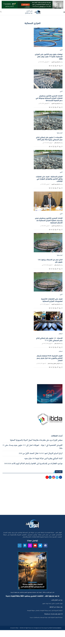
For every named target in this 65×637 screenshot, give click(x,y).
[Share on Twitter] (59, 66)
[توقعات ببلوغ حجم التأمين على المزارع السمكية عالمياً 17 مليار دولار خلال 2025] (48, 37)
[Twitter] (40, 545)
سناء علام (57, 143)
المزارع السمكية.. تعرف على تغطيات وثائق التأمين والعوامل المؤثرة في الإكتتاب (49, 179)
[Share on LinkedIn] (55, 66)
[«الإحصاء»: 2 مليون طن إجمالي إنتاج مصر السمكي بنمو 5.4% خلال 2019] (48, 120)
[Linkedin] (25, 545)
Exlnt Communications (55, 628)
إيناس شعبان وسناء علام (53, 363)
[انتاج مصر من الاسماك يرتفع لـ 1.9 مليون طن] (48, 242)
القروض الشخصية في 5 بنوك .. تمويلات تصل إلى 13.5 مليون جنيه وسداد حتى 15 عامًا (32, 447)
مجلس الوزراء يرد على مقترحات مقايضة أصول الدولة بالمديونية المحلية (36, 440)
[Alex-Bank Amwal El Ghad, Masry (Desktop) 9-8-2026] (32, 2)
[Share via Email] (49, 66)
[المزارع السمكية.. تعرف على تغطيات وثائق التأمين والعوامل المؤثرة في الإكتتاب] (48, 159)
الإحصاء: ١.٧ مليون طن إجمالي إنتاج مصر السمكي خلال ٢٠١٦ (49, 339)
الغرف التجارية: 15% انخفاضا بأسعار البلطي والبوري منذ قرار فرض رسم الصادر (49, 358)
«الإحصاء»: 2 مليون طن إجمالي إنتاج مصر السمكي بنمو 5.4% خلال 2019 (49, 138)
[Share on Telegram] (51, 66)
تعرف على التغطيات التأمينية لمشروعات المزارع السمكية (51, 300)
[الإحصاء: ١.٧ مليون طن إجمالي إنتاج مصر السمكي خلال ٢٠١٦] (48, 321)
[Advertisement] (32, 499)
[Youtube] (35, 545)
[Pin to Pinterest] (57, 66)
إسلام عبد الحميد (55, 62)
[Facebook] (45, 545)
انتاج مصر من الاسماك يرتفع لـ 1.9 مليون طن (50, 260)
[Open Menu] (64, 12)
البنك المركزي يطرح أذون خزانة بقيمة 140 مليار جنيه (43, 458)
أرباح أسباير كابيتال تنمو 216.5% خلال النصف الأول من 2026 (40, 453)
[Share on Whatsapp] (53, 66)
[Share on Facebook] (61, 66)
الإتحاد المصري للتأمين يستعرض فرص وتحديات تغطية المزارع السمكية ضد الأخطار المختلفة (48, 220)
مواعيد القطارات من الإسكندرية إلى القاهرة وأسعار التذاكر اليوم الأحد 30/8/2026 (33, 463)
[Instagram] (30, 545)
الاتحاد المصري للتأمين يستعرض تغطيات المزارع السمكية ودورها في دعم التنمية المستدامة (49, 98)
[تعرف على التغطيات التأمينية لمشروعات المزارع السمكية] (48, 281)
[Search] (1, 12)
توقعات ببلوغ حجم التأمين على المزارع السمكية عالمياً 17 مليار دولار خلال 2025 (48, 56)
